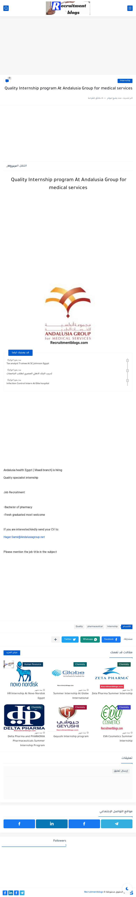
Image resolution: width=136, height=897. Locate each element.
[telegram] (116, 823)
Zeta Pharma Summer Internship (112, 693)
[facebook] (84, 823)
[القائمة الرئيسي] (130, 8)
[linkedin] (51, 823)
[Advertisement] (68, 47)
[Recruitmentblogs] (68, 8)
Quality (79, 627)
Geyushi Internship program (71, 736)
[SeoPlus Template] (131, 892)
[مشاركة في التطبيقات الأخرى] (55, 639)
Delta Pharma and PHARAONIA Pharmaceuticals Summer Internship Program (26, 741)
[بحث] (6, 8)
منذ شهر (126, 690)
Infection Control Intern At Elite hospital (28, 384)
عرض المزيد (12, 653)
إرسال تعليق (121, 771)
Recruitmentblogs (93, 892)
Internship (125, 81)
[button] (111, 639)
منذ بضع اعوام (15, 360)
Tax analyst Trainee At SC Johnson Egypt (28, 364)
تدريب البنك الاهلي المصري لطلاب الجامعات (29, 374)
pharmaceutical (95, 627)
